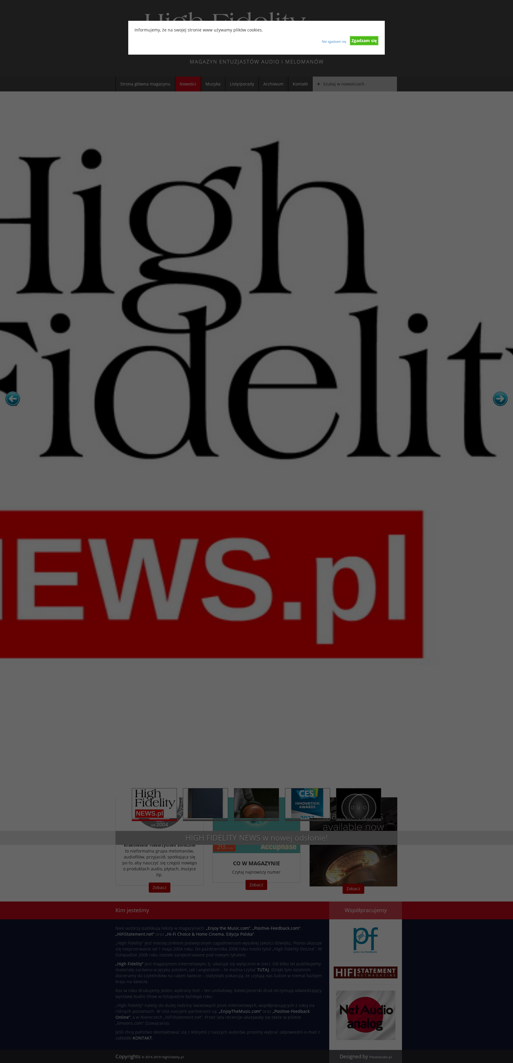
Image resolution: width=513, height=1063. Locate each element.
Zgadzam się (364, 40)
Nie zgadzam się (334, 41)
